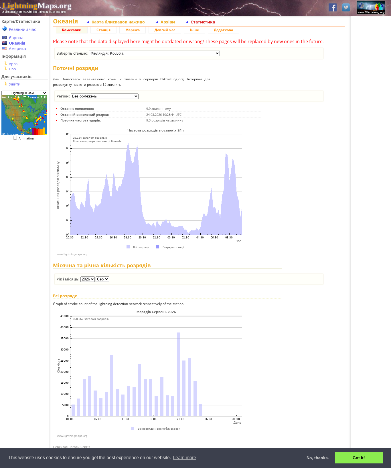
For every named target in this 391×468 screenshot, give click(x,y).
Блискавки (72, 29)
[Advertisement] (22, 175)
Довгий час (165, 29)
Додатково (223, 29)
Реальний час (22, 29)
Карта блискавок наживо (118, 22)
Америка (17, 48)
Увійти (14, 84)
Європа (16, 37)
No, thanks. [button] (318, 457)
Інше (194, 29)
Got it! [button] (359, 457)
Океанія (17, 43)
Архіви (168, 22)
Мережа (132, 29)
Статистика (203, 22)
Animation (28, 138)
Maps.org (37, 5)
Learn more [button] (184, 457)
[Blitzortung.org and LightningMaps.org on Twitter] (346, 8)
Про (12, 68)
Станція (103, 29)
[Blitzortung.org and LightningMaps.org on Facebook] (332, 8)
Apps (13, 63)
